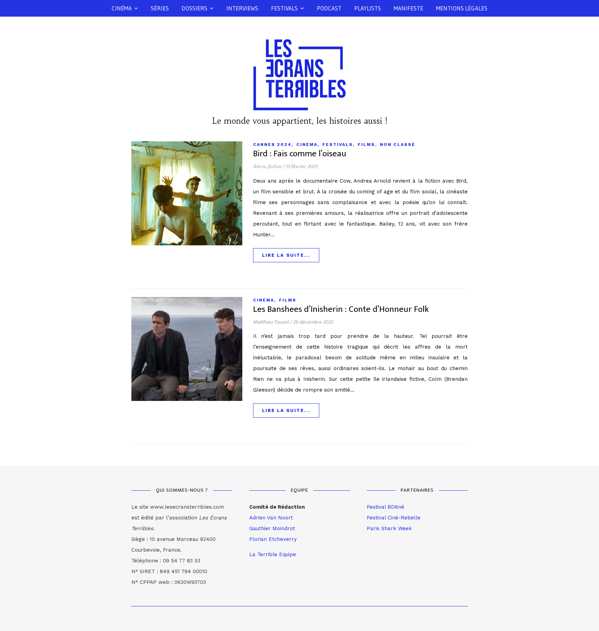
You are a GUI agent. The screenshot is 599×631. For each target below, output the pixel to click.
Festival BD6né (385, 507)
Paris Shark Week (389, 528)
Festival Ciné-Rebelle (393, 518)
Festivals (284, 8)
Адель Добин (267, 166)
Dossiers (194, 8)
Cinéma (122, 8)
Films (366, 144)
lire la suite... (286, 255)
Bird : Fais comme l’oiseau (299, 154)
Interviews (242, 8)
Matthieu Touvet (271, 322)
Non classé (397, 144)
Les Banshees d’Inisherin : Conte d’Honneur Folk (341, 309)
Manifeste (408, 8)
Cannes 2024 (272, 144)
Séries (160, 8)
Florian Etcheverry (273, 539)
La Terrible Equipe (272, 554)
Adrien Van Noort (271, 518)
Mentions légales (461, 8)
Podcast (329, 8)
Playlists (367, 8)
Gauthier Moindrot (272, 528)
